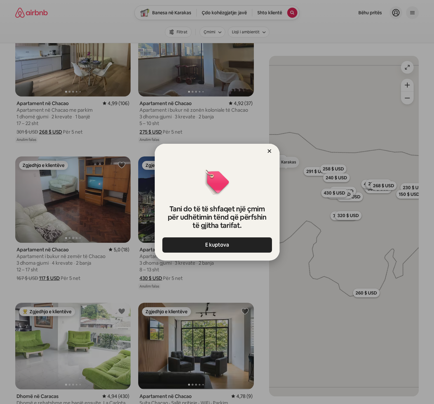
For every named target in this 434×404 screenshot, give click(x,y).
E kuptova (217, 245)
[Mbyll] (269, 151)
